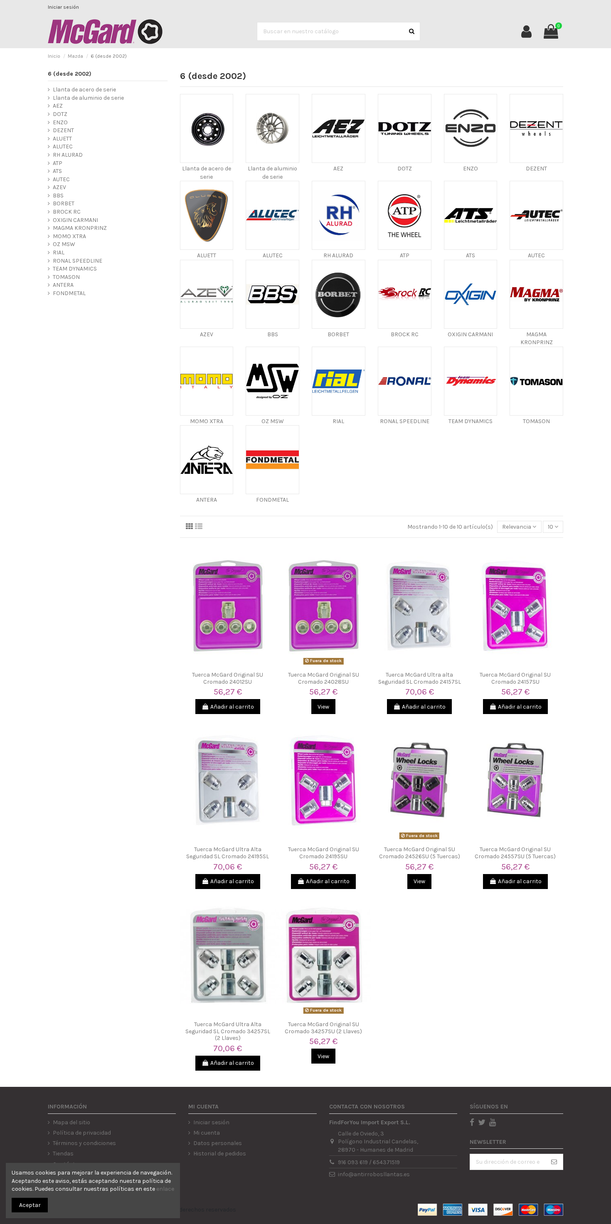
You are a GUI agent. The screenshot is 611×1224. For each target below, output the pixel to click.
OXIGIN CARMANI (470, 334)
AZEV (206, 334)
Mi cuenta (206, 1132)
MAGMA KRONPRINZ (80, 228)
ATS (470, 255)
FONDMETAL (272, 499)
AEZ (338, 168)
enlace (165, 1188)
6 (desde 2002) (69, 73)
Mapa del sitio (71, 1122)
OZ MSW (272, 421)
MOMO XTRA (206, 421)
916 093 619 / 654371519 (369, 1162)
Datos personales (217, 1143)
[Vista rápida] (228, 664)
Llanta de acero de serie (84, 89)
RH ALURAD (338, 255)
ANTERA (206, 499)
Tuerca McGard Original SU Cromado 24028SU (323, 678)
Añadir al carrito (232, 706)
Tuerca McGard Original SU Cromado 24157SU (515, 678)
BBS (272, 334)
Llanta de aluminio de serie (88, 97)
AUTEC (536, 255)
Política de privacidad (82, 1132)
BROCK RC (405, 334)
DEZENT (536, 168)
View (323, 706)
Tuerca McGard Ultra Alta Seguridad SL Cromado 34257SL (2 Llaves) (227, 1031)
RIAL (338, 421)
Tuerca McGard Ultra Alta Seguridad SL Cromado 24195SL (227, 853)
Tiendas (63, 1153)
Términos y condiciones (84, 1143)
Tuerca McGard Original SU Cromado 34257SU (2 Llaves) (323, 1028)
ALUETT (206, 255)
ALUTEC (273, 255)
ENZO (470, 168)
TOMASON (536, 421)
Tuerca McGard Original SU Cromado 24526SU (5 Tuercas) (419, 853)
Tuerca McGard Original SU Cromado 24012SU (227, 678)
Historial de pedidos (219, 1153)
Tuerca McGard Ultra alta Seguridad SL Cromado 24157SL (419, 678)
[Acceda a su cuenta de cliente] (526, 31)
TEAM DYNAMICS (470, 421)
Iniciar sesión (63, 7)
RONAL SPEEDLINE (404, 421)
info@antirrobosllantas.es (374, 1174)
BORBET (338, 334)
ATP (404, 255)
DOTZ (404, 168)
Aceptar (30, 1205)
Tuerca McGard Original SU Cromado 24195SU (323, 853)
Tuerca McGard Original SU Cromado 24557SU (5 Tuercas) (515, 853)
